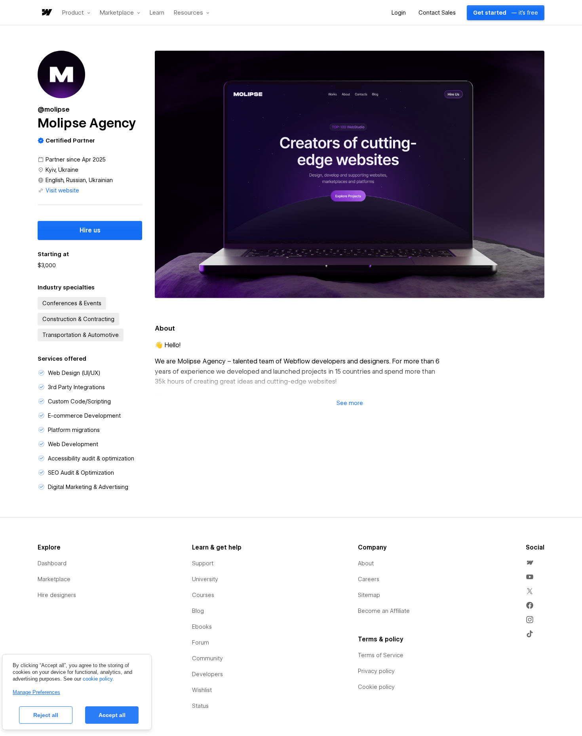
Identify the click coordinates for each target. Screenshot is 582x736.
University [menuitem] (205, 579)
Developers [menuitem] (207, 674)
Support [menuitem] (202, 563)
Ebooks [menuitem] (202, 627)
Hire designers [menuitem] (57, 595)
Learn (157, 13)
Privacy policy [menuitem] (376, 671)
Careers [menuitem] (368, 579)
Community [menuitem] (207, 658)
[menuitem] (530, 563)
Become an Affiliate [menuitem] (384, 611)
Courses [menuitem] (203, 595)
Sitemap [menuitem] (369, 595)
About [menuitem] (366, 563)
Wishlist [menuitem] (202, 690)
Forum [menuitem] (200, 642)
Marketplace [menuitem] (54, 579)
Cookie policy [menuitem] (376, 687)
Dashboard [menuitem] (52, 563)
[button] (76, 12)
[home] (46, 13)
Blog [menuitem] (198, 611)
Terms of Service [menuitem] (380, 655)
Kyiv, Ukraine (62, 170)
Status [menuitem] (200, 706)
